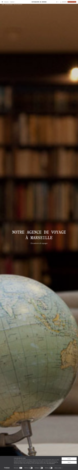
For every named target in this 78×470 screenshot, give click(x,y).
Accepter (69, 458)
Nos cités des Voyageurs (9, 4)
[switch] (31, 468)
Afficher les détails (57, 467)
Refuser (69, 462)
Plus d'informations (51, 463)
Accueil (3, 4)
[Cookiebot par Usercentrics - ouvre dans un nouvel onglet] (7, 468)
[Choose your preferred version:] (57, 2)
